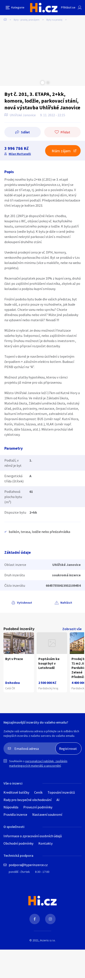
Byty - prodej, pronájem (26, 19)
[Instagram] (50, 919)
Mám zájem (61, 150)
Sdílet (25, 132)
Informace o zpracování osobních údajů (32, 836)
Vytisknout (24, 602)
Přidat (65, 132)
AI (58, 800)
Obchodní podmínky (18, 843)
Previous (37, 83)
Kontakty (45, 843)
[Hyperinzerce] (44, 7)
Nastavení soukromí (47, 814)
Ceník (38, 792)
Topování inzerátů (61, 792)
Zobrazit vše (72, 629)
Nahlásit (66, 602)
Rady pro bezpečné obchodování (27, 800)
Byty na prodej (54, 19)
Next (48, 83)
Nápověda (10, 807)
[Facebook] (34, 919)
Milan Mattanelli (20, 154)
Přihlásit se (68, 7)
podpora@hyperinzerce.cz (28, 865)
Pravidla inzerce (15, 814)
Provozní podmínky (37, 807)
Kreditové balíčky (16, 792)
